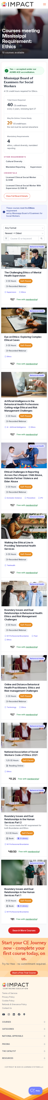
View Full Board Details (17, 196)
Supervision (11, 292)
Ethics (23, 292)
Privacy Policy (8, 997)
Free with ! (27, 299)
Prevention (31, 498)
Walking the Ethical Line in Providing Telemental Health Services (20, 545)
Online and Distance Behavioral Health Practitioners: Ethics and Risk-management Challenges (22, 687)
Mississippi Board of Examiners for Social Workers (18, 82)
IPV (42, 498)
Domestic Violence (14, 498)
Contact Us (7, 1008)
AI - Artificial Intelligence (16, 427)
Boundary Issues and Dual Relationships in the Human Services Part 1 (19, 892)
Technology (11, 707)
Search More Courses (24, 930)
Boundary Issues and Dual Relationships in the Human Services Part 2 (19, 819)
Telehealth (11, 565)
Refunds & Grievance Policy (14, 1004)
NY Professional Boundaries (18, 636)
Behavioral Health (37, 247)
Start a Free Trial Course (24, 973)
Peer (36, 636)
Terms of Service (9, 993)
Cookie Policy (8, 1001)
